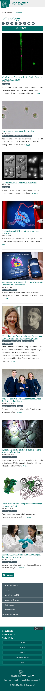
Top (40, 629)
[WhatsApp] (20, 23)
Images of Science (12, 600)
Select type (21, 28)
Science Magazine (11, 585)
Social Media (8, 634)
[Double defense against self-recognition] (22, 166)
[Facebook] (3, 23)
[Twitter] (16, 23)
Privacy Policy (24, 680)
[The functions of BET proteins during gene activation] (22, 215)
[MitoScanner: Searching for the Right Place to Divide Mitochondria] (22, 54)
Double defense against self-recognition (19, 182)
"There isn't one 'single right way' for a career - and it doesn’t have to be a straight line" (22, 337)
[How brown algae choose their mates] (22, 115)
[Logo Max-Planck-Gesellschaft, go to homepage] (19, 4)
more (39, 93)
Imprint (15, 680)
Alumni (22, 647)
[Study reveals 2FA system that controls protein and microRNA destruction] (22, 266)
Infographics (10, 610)
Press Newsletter (11, 615)
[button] (8, 575)
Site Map (7, 680)
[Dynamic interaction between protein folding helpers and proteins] (22, 434)
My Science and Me (12, 595)
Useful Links (8, 631)
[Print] (33, 23)
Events (7, 590)
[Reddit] (11, 23)
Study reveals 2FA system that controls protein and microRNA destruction (22, 283)
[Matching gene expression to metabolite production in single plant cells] (22, 539)
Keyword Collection (22, 657)
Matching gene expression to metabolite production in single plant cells (21, 556)
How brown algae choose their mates (18, 131)
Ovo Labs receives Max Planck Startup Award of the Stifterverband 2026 (22, 400)
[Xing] (24, 23)
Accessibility (36, 680)
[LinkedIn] (7, 23)
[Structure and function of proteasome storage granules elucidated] (22, 488)
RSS (22, 662)
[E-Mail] (28, 23)
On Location (9, 605)
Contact (22, 642)
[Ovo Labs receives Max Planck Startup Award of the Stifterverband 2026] (22, 383)
